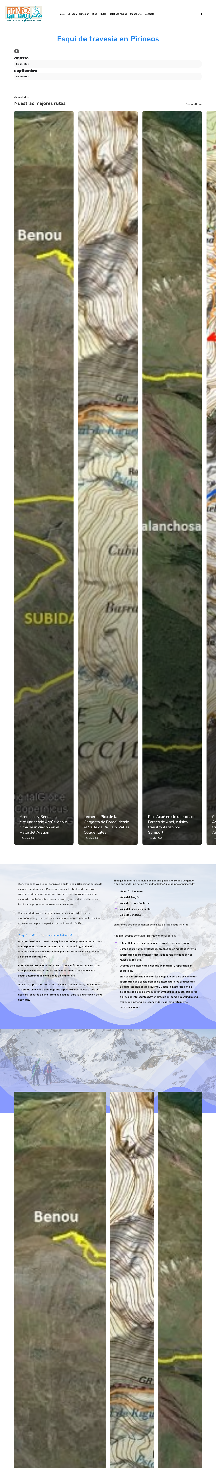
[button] (210, 14)
